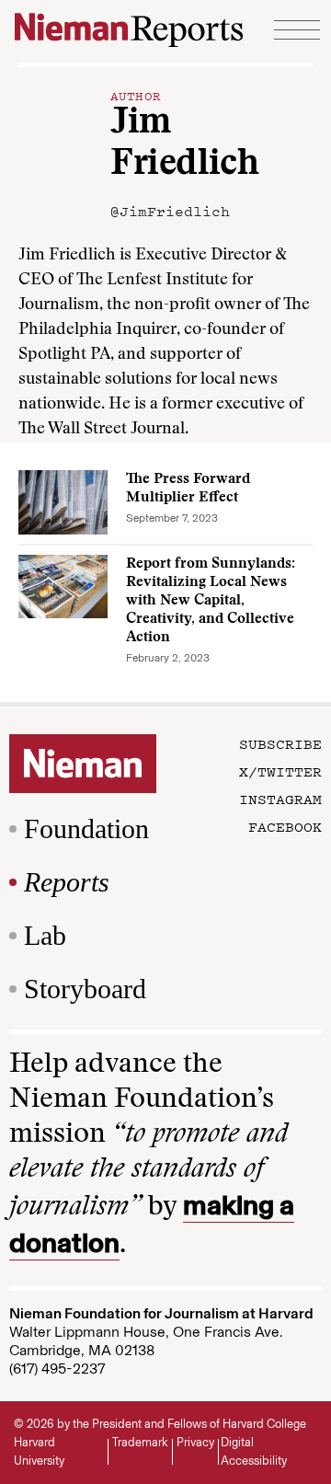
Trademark (140, 1442)
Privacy (195, 1442)
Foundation (86, 828)
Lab (45, 935)
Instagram (280, 798)
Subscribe (280, 743)
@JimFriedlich (170, 211)
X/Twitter (280, 771)
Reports (66, 882)
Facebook (285, 826)
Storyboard (85, 988)
